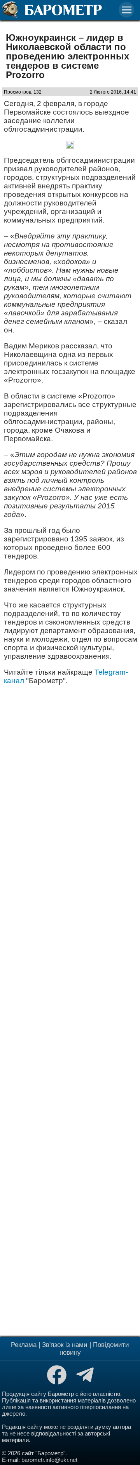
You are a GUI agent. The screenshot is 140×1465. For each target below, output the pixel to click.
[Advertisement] (70, 1010)
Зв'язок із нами (65, 1344)
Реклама (24, 1344)
